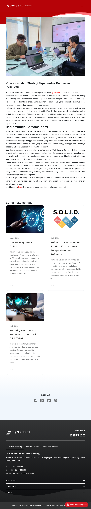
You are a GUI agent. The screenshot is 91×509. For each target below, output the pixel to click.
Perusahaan (11, 480)
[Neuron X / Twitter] (74, 435)
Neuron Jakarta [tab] (32, 447)
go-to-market (57, 92)
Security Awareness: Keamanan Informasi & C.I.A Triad (24, 334)
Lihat (12, 285)
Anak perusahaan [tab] (50, 447)
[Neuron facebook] (77, 435)
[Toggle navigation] (82, 6)
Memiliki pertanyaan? (78, 504)
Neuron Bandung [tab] (15, 447)
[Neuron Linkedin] (71, 435)
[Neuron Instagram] (81, 435)
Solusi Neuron (12, 486)
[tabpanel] (45, 463)
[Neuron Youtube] (84, 435)
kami (20, 187)
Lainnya (9, 492)
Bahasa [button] (28, 6)
